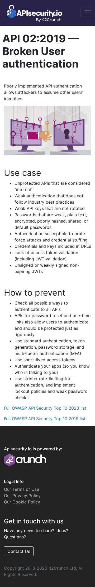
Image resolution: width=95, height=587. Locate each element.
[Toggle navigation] (87, 13)
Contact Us (18, 551)
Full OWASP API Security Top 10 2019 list (45, 418)
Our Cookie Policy (22, 501)
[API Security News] (33, 13)
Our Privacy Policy (22, 495)
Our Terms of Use (21, 489)
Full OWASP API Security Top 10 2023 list (45, 408)
